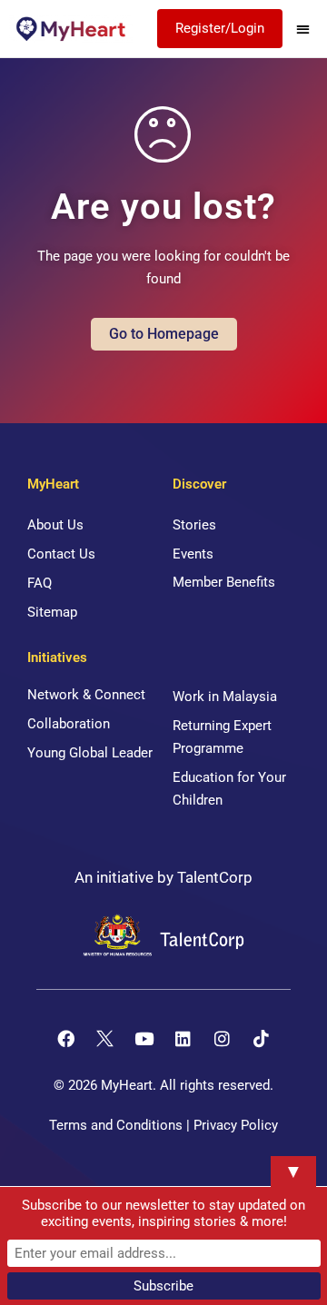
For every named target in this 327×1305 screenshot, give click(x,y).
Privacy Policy (235, 1125)
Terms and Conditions (116, 1125)
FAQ (39, 583)
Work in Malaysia (225, 696)
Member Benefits (224, 582)
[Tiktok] (261, 1039)
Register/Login (219, 28)
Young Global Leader (90, 753)
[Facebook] (66, 1039)
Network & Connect (86, 695)
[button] (302, 28)
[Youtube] (144, 1039)
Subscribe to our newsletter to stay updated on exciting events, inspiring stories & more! (163, 1213)
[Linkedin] (183, 1039)
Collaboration (68, 724)
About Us (55, 525)
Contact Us (61, 554)
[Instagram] (222, 1039)
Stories (194, 525)
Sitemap (52, 612)
